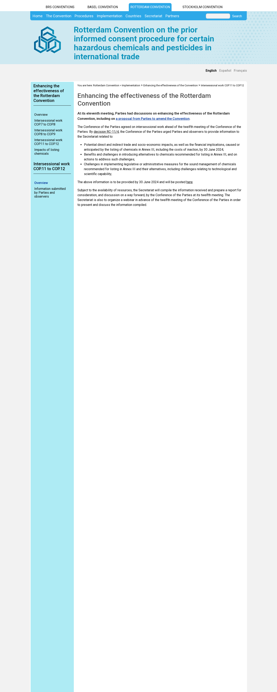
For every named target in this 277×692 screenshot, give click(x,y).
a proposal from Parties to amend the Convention (153, 119)
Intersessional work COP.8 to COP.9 (48, 132)
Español (225, 70)
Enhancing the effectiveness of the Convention (170, 85)
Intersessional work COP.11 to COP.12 (48, 142)
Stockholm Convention (202, 7)
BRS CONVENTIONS (60, 7)
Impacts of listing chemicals (46, 152)
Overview (41, 115)
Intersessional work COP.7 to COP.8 (48, 122)
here (189, 182)
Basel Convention (102, 7)
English (211, 70)
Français (240, 70)
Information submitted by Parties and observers (50, 192)
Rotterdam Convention (150, 7)
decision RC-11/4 (106, 132)
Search (237, 16)
